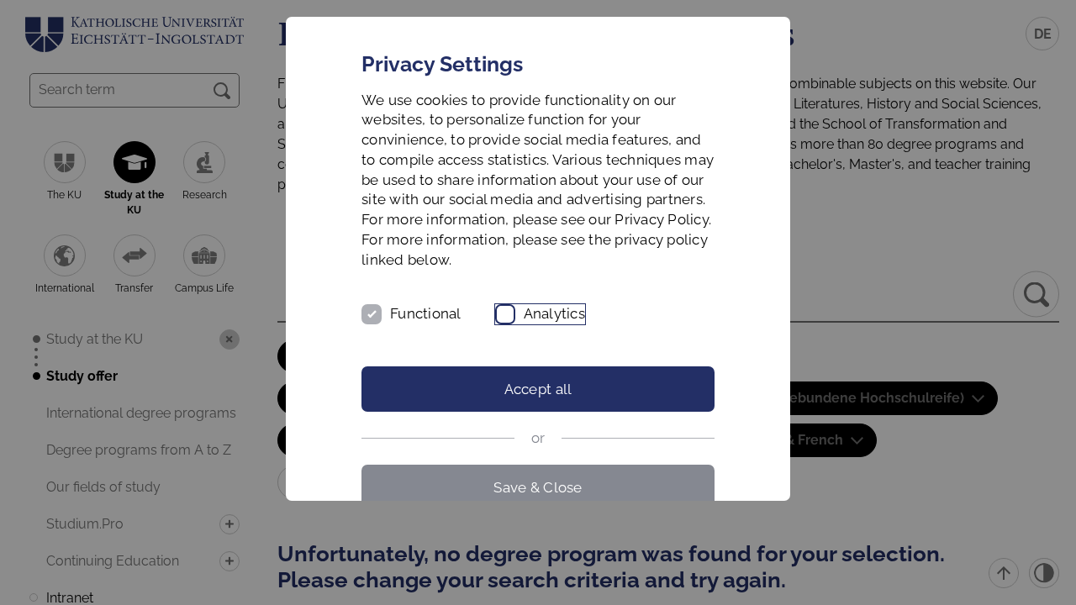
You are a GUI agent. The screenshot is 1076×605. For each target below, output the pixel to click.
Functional (426, 313)
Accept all (538, 389)
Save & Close (537, 487)
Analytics (554, 313)
